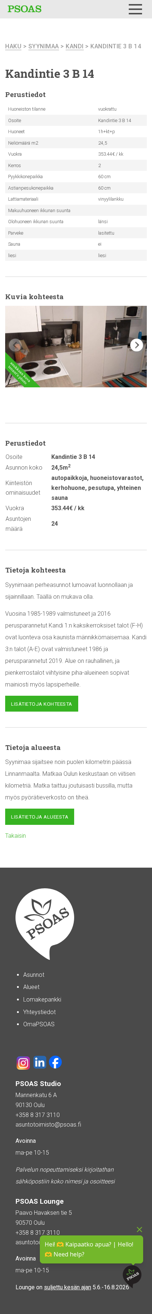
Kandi (75, 46)
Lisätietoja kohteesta (41, 704)
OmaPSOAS (39, 1024)
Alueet (31, 986)
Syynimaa (43, 46)
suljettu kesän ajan (67, 1287)
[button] (136, 345)
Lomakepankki (42, 999)
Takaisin (15, 835)
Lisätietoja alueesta (39, 817)
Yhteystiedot (39, 1012)
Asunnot (33, 974)
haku (13, 46)
